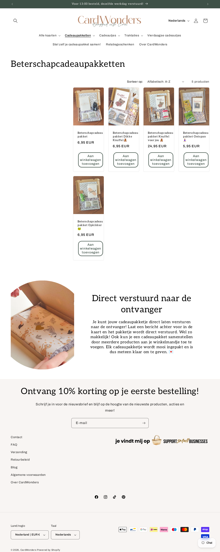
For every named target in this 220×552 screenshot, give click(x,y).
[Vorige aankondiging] (12, 4)
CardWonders (28, 550)
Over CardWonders (25, 482)
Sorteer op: (135, 81)
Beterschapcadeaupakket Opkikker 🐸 (90, 225)
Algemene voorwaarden (28, 474)
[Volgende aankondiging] (207, 4)
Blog (14, 467)
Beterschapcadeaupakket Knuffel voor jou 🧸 (160, 136)
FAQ (14, 444)
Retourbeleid (20, 459)
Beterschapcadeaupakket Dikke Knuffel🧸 (125, 136)
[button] (15, 20)
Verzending (19, 452)
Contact (16, 437)
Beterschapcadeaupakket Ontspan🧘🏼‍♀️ (196, 136)
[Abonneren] (143, 423)
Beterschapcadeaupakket (90, 134)
